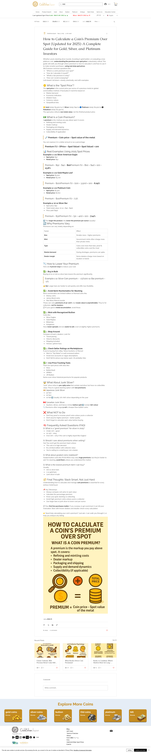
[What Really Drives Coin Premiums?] (75, 650)
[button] (116, 4)
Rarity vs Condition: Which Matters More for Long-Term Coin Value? (103, 662)
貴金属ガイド (56, 21)
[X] (27, 737)
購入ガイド (66, 21)
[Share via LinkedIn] (52, 625)
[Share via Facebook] (44, 625)
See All (115, 640)
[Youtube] (23, 737)
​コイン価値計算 (87, 21)
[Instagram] (20, 737)
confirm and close (140, 750)
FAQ (68, 740)
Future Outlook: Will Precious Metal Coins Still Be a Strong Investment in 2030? (46, 662)
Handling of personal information (83, 750)
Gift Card (70, 731)
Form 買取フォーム (73, 738)
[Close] (149, 750)
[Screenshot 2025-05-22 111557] (34, 737)
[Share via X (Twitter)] (48, 625)
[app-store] (17, 737)
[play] (13, 737)
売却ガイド (76, 21)
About (69, 736)
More (96, 21)
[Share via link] (57, 625)
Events (69, 744)
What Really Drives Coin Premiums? (74, 662)
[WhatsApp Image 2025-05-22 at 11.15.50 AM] (37, 737)
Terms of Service (72, 733)
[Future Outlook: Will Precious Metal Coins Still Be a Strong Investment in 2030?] (47, 650)
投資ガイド (46, 21)
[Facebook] (30, 737)
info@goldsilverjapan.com (128, 731)
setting (130, 750)
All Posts (36, 21)
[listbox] (100, 15)
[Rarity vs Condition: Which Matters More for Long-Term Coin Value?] (103, 650)
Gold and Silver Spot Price (75, 742)
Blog (68, 729)
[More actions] (107, 33)
